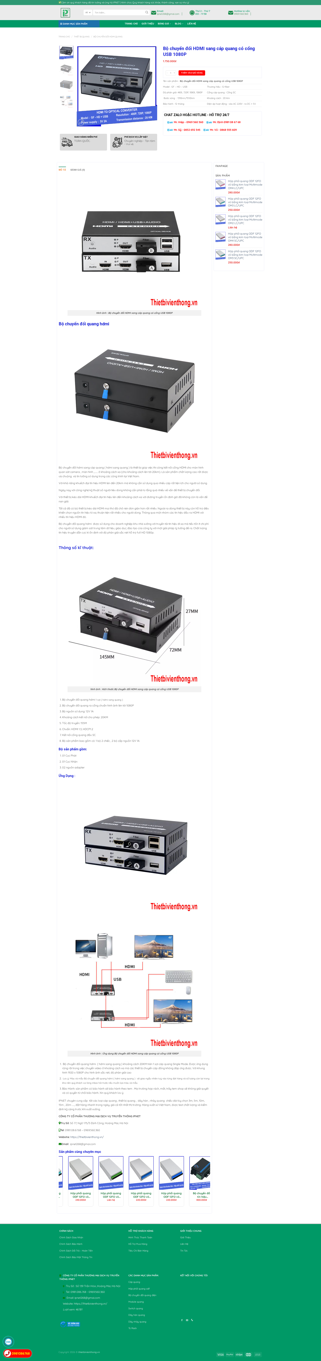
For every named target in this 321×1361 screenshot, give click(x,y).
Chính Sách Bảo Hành (70, 1243)
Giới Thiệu (148, 23)
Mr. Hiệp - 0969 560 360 (188, 122)
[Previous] (82, 86)
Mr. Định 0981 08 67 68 (226, 122)
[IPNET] (69, 12)
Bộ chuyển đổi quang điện (142, 1295)
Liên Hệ (184, 1243)
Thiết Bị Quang (81, 36)
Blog (178, 23)
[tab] (62, 170)
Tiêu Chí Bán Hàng (138, 1250)
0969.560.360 (241, 13)
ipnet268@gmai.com (168, 13)
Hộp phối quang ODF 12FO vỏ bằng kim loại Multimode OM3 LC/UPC (100, 1195)
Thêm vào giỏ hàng (191, 72)
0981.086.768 (78, 1292)
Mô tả (62, 170)
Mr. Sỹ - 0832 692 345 (186, 129)
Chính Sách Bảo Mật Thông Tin (75, 1257)
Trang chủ (131, 23)
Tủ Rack (132, 1328)
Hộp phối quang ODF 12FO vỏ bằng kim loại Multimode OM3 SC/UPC (191, 1195)
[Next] (151, 86)
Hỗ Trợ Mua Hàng (137, 1243)
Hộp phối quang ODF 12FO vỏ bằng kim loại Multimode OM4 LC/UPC (70, 1195)
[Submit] (147, 12)
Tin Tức (184, 1250)
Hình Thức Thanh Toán (140, 1237)
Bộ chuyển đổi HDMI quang (107, 36)
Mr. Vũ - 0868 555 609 (223, 129)
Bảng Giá (163, 23)
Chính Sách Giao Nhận (71, 1237)
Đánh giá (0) (78, 170)
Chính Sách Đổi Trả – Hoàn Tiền (76, 1250)
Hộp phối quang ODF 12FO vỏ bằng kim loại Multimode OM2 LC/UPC (130, 1195)
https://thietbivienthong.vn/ (87, 1137)
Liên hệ (191, 23)
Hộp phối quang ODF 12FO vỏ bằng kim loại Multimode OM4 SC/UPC (161, 1195)
